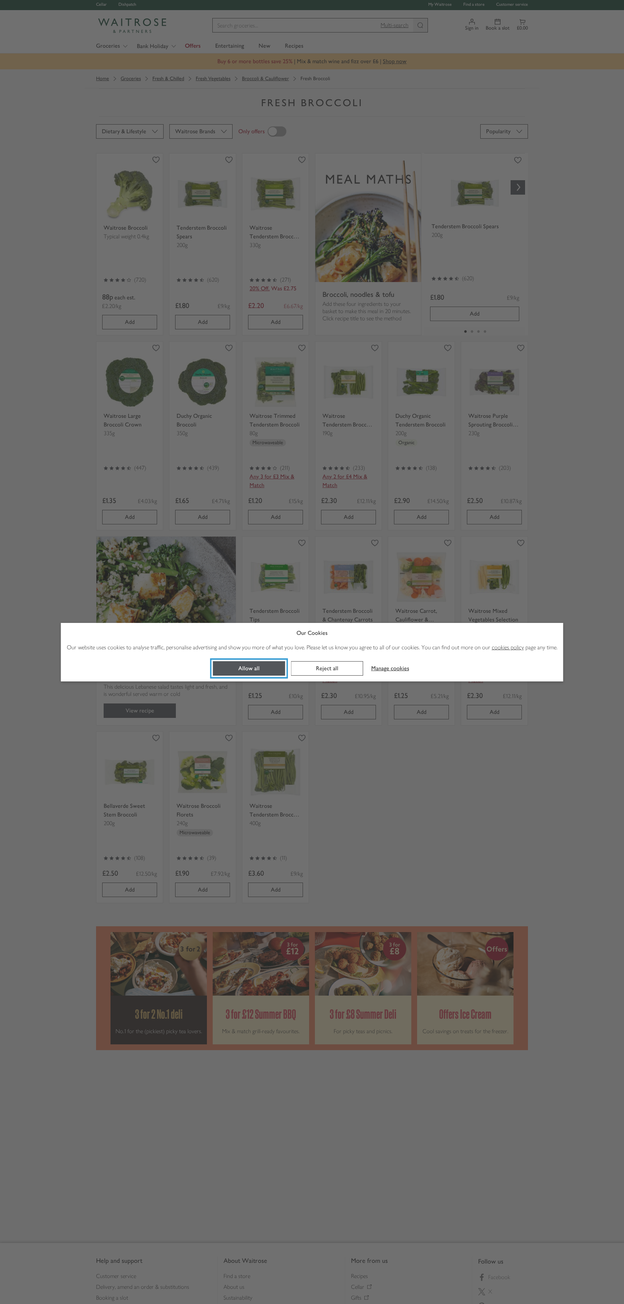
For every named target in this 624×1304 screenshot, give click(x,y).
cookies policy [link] (508, 647)
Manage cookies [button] (390, 668)
